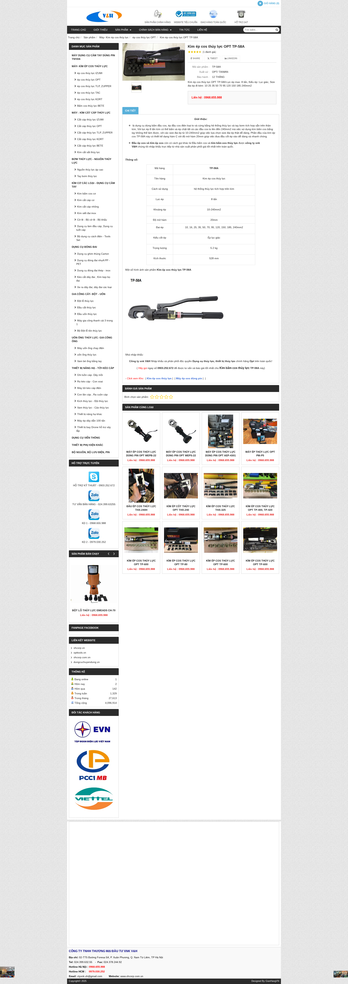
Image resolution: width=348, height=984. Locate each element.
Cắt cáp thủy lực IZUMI (90, 119)
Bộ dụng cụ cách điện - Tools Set (93, 238)
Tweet (214, 58)
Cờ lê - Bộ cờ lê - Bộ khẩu (92, 219)
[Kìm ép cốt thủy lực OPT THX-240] (181, 486)
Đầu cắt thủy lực (86, 307)
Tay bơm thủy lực (87, 176)
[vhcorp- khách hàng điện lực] (94, 733)
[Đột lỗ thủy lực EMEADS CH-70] (94, 584)
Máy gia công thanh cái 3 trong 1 (94, 322)
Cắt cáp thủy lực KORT (90, 139)
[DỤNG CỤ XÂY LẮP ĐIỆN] (341, 974)
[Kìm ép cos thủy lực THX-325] (221, 486)
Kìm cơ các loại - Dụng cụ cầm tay (93, 185)
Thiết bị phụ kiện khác (87, 444)
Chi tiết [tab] (130, 110)
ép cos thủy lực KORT (89, 99)
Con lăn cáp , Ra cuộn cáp (92, 394)
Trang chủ (78, 29)
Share (196, 58)
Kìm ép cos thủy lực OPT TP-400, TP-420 (260, 508)
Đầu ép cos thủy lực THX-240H (141, 508)
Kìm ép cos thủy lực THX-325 (220, 508)
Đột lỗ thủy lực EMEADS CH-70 (93, 610)
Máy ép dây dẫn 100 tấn (91, 420)
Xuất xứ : (204, 71)
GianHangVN (272, 981)
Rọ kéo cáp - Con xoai (90, 381)
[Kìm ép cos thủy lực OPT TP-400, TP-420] (260, 486)
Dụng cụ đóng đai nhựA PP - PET (93, 262)
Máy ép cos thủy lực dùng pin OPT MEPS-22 (181, 453)
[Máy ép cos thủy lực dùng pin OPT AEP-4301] (221, 431)
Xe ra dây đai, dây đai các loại (94, 287)
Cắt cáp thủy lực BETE (90, 145)
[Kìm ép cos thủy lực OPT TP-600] (141, 540)
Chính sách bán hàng (154, 29)
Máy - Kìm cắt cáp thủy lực (91, 112)
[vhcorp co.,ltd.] (174, 24)
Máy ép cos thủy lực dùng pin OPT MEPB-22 (141, 453)
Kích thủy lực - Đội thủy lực (92, 401)
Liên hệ (202, 29)
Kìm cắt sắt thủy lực (88, 152)
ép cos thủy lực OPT (89, 79)
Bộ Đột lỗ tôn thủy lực (89, 330)
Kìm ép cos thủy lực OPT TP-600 (141, 562)
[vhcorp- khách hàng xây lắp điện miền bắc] (94, 764)
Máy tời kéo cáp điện (89, 388)
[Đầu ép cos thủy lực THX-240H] (141, 486)
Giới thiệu (100, 29)
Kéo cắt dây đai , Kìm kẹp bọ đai (93, 279)
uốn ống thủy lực (86, 354)
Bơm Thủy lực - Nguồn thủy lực (91, 161)
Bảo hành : (203, 76)
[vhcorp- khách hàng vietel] (94, 799)
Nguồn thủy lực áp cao (90, 169)
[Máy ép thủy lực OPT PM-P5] (260, 431)
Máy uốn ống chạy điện (90, 348)
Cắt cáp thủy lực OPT (89, 126)
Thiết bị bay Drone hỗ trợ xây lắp (93, 429)
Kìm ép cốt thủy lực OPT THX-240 (181, 508)
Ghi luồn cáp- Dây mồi (90, 374)
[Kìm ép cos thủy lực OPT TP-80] (181, 540)
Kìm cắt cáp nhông (88, 206)
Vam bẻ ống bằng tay (89, 361)
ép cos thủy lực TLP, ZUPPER (94, 86)
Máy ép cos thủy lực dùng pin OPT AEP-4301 (220, 453)
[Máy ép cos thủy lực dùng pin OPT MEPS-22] (181, 431)
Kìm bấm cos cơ (86, 193)
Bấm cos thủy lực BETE (90, 105)
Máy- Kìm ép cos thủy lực (90, 66)
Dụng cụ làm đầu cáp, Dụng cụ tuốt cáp (94, 228)
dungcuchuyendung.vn (87, 662)
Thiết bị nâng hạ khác (89, 414)
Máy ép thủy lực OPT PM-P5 (260, 453)
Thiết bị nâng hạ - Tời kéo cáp (93, 368)
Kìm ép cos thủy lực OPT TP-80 (181, 562)
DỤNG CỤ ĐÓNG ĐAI (84, 246)
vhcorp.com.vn (82, 657)
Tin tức (184, 29)
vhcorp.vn (79, 647)
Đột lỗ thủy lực (85, 300)
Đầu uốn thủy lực (87, 314)
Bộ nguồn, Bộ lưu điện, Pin (91, 452)
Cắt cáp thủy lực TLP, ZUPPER (95, 132)
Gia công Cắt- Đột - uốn (88, 294)
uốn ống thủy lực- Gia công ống (92, 339)
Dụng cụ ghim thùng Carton (93, 253)
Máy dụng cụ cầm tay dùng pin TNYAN (93, 57)
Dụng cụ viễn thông (86, 437)
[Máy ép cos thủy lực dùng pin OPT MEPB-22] (141, 431)
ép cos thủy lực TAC (88, 92)
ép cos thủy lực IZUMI (89, 73)
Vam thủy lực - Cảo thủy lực (93, 407)
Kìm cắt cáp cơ (85, 200)
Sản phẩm (122, 29)
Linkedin (232, 58)
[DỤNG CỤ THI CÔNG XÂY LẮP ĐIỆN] (7, 972)
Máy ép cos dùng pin (189, 378)
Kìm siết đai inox (86, 213)
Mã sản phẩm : (201, 66)
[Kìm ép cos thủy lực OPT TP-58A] (154, 62)
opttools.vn (80, 652)
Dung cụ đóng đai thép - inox (93, 270)
